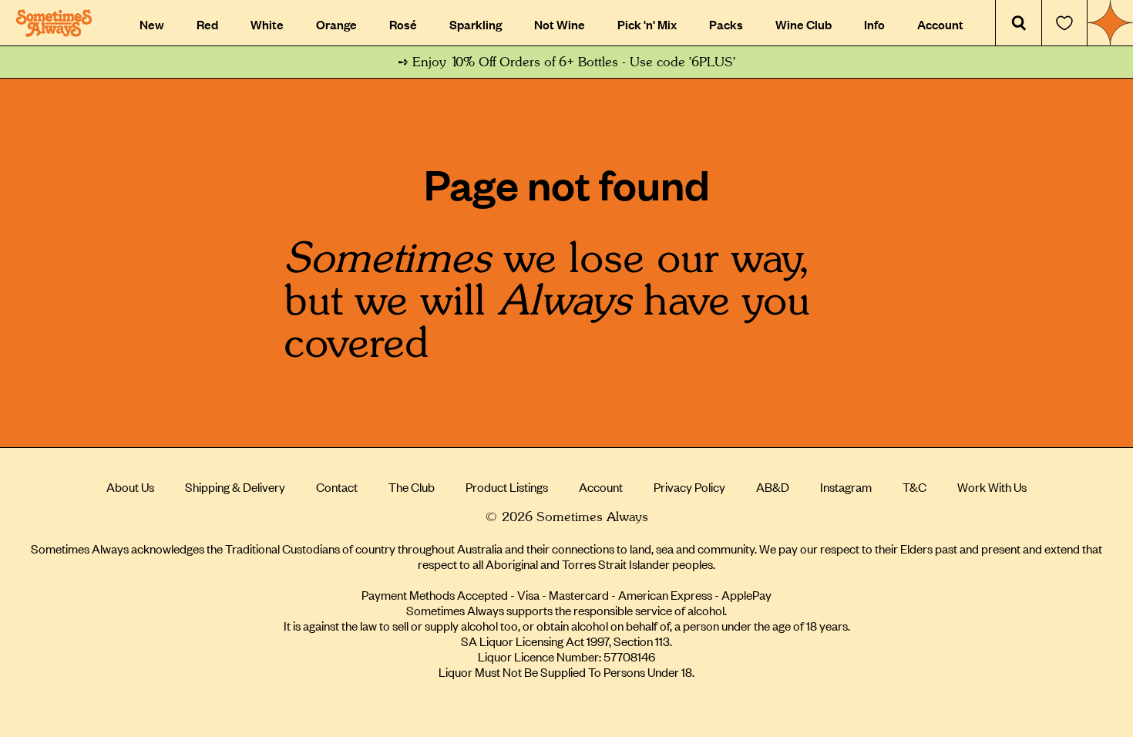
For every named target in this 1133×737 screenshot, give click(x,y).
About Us (130, 486)
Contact (337, 486)
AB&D (772, 486)
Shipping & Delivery (235, 486)
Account (601, 486)
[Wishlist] (1064, 23)
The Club (411, 486)
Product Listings (507, 486)
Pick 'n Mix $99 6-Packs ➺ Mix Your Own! (567, 62)
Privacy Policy (689, 486)
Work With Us (992, 486)
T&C (914, 486)
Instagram (846, 486)
